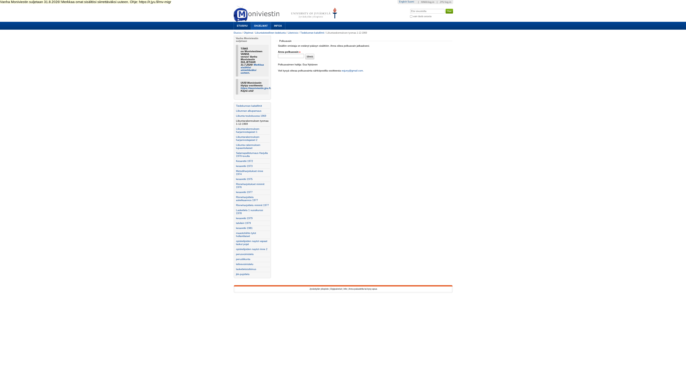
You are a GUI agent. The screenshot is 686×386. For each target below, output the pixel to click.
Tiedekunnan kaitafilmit (312, 32)
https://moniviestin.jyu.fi (255, 88)
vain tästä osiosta (422, 16)
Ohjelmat (261, 25)
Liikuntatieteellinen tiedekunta (270, 32)
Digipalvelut (336, 289)
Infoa (278, 25)
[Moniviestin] (286, 20)
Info (345, 289)
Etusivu (242, 25)
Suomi (410, 1)
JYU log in (445, 2)
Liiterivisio (293, 32)
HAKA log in (427, 2)
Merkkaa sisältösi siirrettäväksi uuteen (252, 68)
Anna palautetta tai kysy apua (363, 289)
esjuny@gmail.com (352, 70)
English (403, 1)
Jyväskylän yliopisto (319, 289)
